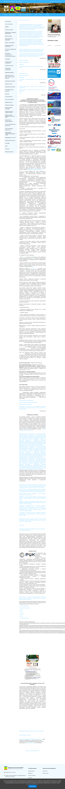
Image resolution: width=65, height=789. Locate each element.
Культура (7, 93)
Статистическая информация (8, 62)
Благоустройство (8, 96)
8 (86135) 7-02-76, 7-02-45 (10, 772)
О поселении (8, 21)
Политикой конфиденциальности (32, 784)
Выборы (7, 26)
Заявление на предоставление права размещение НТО (28, 402)
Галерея (35, 14)
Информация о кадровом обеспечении (10, 33)
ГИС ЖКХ (7, 143)
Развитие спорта (8, 83)
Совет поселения (8, 24)
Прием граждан (8, 36)
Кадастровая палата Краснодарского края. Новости (9, 77)
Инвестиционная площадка (8, 108)
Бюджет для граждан (9, 42)
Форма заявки (21, 64)
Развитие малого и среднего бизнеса (9, 112)
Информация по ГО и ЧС (10, 137)
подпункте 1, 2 (34, 268)
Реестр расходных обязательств (9, 129)
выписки (23, 257)
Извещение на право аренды (24, 62)
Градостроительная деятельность (9, 46)
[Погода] (49, 45)
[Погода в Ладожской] (54, 44)
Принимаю (32, 786)
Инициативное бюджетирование (9, 120)
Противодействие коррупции (9, 39)
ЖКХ (6, 146)
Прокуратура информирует (8, 69)
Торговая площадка (9, 105)
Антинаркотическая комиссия (9, 90)
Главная (5, 14)
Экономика (7, 59)
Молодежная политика (10, 86)
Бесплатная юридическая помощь (10, 50)
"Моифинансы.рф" (25, 605)
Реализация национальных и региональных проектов (10, 55)
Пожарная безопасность (10, 140)
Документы (30, 773)
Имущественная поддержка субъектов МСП (10, 116)
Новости (41, 14)
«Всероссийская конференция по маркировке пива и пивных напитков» (31, 739)
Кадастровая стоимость (10, 81)
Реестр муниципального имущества (10, 125)
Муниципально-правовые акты (25, 14)
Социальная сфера (9, 65)
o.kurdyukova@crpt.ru (30, 742)
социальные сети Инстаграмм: (25, 607)
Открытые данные (9, 29)
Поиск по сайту (45, 773)
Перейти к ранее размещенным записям (32, 750)
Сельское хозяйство (9, 99)
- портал (20, 605)
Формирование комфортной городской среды (10, 133)
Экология (7, 148)
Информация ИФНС (9, 72)
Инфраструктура (8, 102)
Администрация (12, 14)
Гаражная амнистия (9, 151)
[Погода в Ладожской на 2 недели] (58, 45)
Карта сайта (45, 770)
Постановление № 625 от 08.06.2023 (25, 404)
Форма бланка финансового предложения (26, 400)
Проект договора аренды (23, 60)
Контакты (47, 14)
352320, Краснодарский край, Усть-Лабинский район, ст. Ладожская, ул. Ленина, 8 (15, 776)
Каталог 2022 (21, 525)
